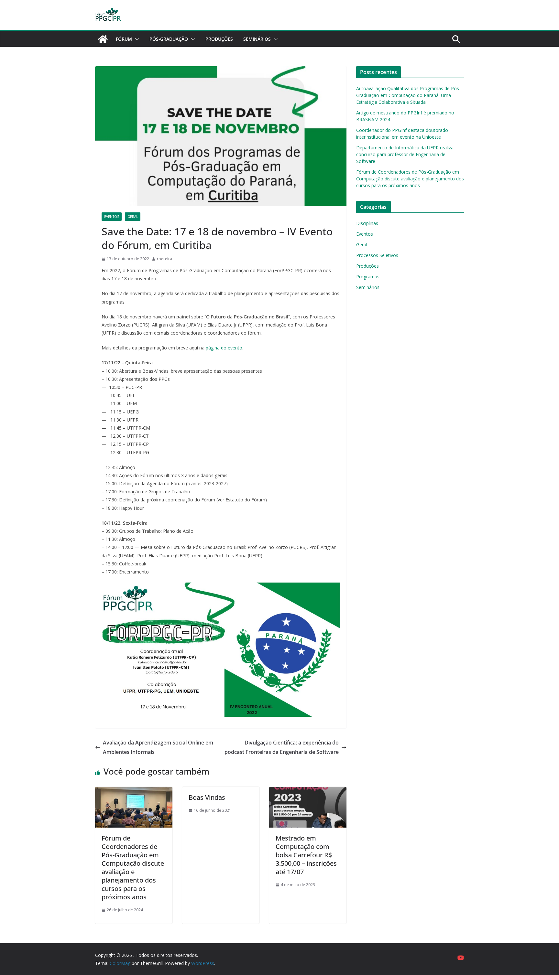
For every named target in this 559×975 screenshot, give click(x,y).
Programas (367, 276)
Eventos (111, 216)
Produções (219, 39)
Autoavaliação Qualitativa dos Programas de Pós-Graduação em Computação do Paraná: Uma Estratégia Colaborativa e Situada (408, 95)
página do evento (224, 348)
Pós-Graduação (168, 39)
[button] (135, 39)
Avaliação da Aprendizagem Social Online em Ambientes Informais (158, 747)
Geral (132, 216)
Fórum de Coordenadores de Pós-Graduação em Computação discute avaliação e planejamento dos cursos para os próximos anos (133, 867)
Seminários (257, 39)
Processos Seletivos (377, 255)
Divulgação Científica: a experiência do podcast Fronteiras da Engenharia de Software (282, 747)
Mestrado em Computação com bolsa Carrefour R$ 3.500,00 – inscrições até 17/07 (306, 855)
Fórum (124, 39)
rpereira (164, 259)
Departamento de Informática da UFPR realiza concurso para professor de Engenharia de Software (405, 154)
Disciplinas (367, 223)
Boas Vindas (207, 797)
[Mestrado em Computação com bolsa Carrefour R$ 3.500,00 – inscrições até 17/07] (307, 791)
